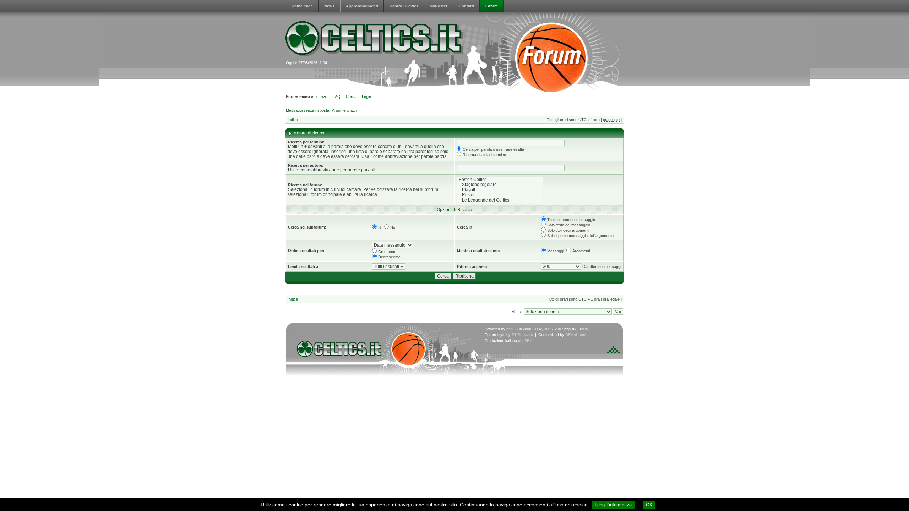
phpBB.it (525, 341)
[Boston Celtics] (500, 179)
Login (366, 96)
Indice (293, 119)
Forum (491, 6)
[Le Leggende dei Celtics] (500, 200)
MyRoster (438, 6)
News (329, 6)
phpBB (512, 329)
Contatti (466, 6)
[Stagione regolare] (500, 184)
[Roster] (500, 194)
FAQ (337, 96)
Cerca (351, 96)
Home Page (302, 6)
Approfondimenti (362, 6)
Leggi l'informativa (613, 504)
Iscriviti (321, 96)
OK (649, 504)
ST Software (522, 335)
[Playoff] (500, 189)
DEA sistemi (575, 335)
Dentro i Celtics (404, 6)
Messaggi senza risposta (307, 110)
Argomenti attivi (345, 110)
